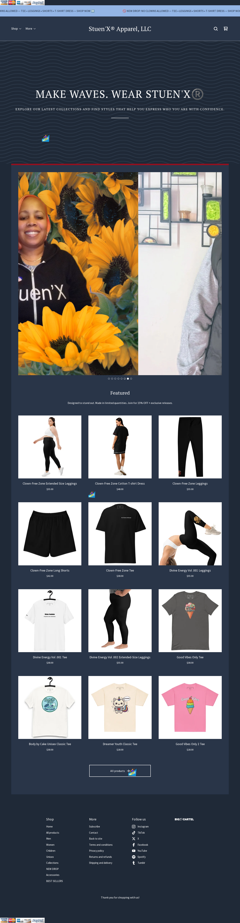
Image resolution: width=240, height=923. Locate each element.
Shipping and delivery (100, 862)
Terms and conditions (101, 844)
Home (49, 826)
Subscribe (94, 826)
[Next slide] (216, 273)
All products (117, 771)
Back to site (95, 838)
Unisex (50, 856)
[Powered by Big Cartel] (184, 819)
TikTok (141, 832)
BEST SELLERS (54, 881)
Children (50, 850)
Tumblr (141, 862)
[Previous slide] (23, 273)
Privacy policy (96, 850)
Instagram (143, 826)
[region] (120, 10)
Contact (93, 832)
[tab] (109, 379)
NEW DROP (52, 869)
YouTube (142, 850)
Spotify (142, 856)
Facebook (143, 844)
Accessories (52, 875)
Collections (52, 862)
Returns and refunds (100, 856)
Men (48, 838)
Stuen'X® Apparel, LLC (120, 29)
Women (50, 844)
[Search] (216, 29)
